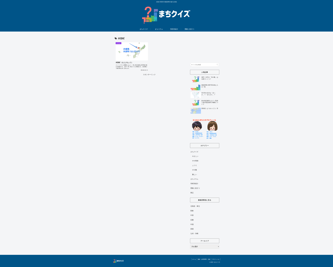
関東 (192, 210)
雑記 (192, 192)
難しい (194, 174)
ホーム (194, 259)
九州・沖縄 (194, 233)
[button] (217, 65)
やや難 (194, 170)
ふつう (194, 165)
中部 (192, 215)
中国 (192, 224)
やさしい (195, 156)
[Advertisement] (149, 88)
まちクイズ (194, 151)
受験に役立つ (195, 188)
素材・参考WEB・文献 (204, 259)
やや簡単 (195, 160)
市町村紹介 (194, 183)
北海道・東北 (195, 206)
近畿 (192, 220)
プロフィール (215, 259)
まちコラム (194, 179)
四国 (192, 229)
